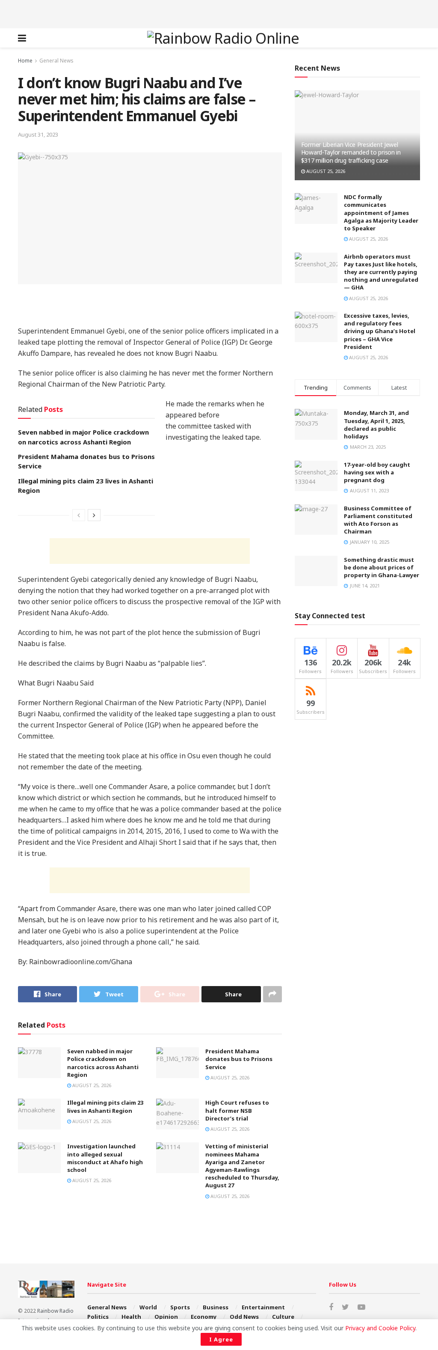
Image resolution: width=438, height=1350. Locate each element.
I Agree (221, 1339)
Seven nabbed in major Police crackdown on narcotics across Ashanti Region (103, 1063)
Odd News (244, 1316)
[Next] (94, 515)
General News (56, 60)
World (148, 1307)
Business (215, 1307)
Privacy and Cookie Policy (380, 1328)
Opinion (166, 1316)
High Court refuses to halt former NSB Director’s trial (237, 1110)
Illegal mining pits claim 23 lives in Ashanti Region (105, 1106)
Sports (180, 1307)
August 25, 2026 (91, 1085)
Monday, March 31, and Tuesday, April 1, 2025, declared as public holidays (376, 424)
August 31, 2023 (38, 134)
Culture (283, 1316)
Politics (98, 1316)
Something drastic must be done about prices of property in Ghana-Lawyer (381, 567)
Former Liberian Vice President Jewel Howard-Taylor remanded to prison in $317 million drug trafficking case (351, 152)
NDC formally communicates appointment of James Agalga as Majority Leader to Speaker (381, 212)
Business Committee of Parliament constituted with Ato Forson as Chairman (378, 520)
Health (131, 1316)
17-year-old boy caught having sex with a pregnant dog (377, 472)
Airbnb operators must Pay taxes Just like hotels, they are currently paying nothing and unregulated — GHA (381, 272)
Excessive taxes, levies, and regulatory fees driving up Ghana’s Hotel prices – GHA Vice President (379, 331)
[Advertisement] (219, 13)
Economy (203, 1316)
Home (25, 60)
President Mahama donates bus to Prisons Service (238, 1058)
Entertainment (263, 1307)
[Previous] (78, 515)
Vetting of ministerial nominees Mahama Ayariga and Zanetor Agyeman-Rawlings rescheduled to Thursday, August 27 (242, 1165)
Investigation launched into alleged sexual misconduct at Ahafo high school (105, 1158)
